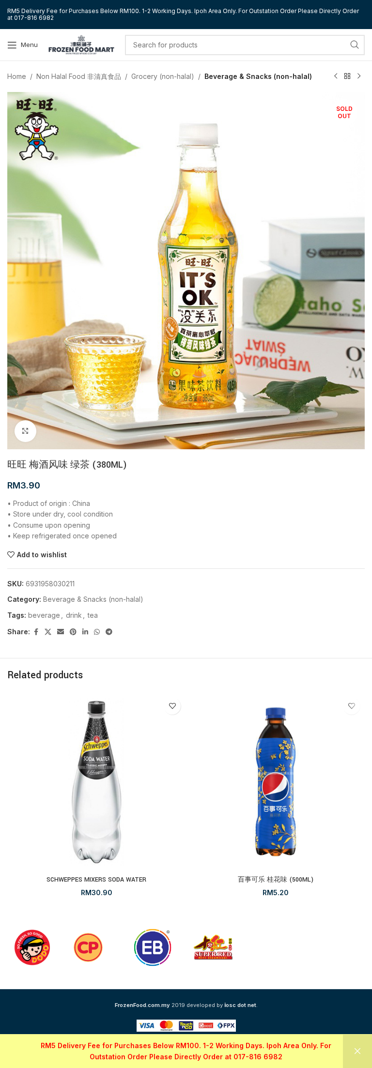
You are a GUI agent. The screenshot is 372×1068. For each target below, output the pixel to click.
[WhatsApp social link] (97, 632)
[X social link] (48, 632)
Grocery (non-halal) (162, 76)
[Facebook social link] (36, 632)
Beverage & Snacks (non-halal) (258, 76)
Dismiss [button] (357, 1051)
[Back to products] (347, 76)
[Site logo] (81, 44)
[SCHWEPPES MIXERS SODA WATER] (96, 782)
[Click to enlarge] (25, 431)
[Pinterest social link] (73, 632)
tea (93, 615)
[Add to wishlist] (172, 706)
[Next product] (359, 76)
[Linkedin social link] (85, 632)
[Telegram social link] (109, 632)
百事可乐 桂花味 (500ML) (275, 879)
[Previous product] (335, 76)
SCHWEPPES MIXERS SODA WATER (96, 879)
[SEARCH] (354, 45)
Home (16, 76)
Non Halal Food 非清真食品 (78, 76)
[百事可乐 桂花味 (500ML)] (275, 782)
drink (74, 615)
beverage (44, 615)
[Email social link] (60, 632)
